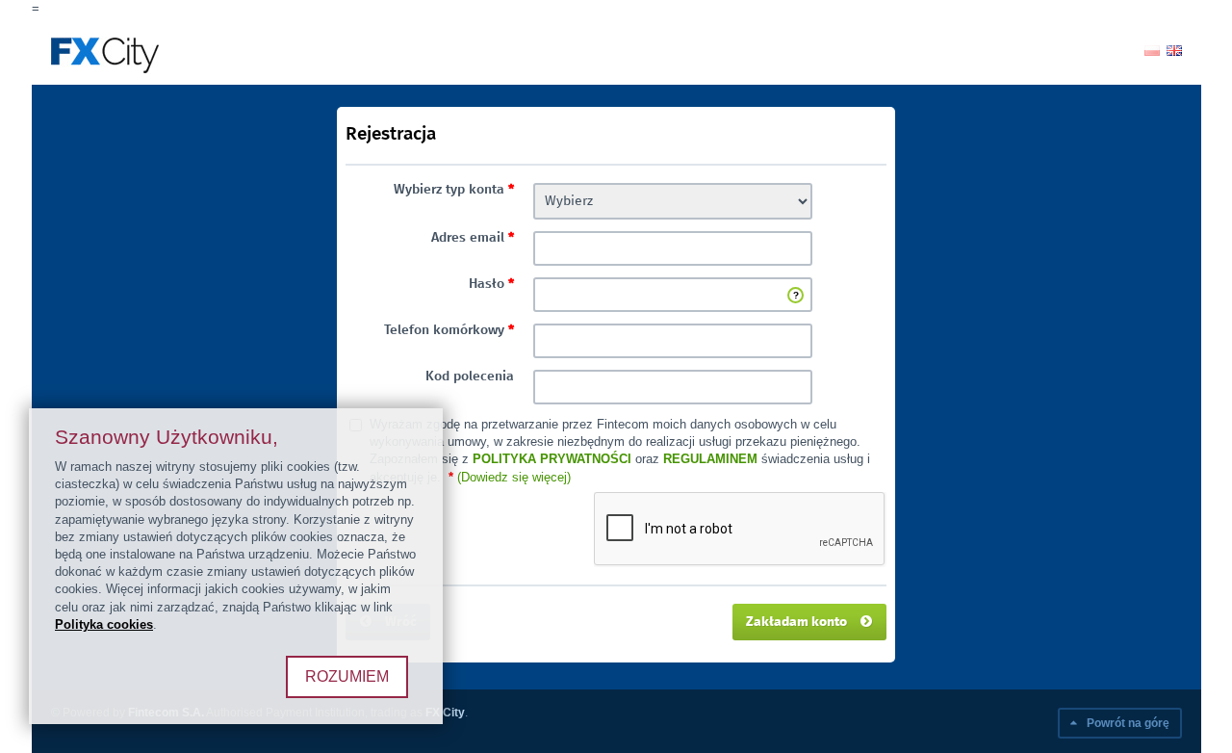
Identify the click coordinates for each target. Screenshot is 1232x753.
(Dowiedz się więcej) (514, 477)
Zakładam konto (798, 622)
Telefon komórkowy (449, 330)
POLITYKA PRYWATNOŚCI (552, 459)
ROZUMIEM (347, 676)
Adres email (472, 238)
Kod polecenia (469, 376)
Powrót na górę (1126, 723)
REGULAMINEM (710, 459)
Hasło (491, 284)
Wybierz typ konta (454, 189)
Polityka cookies (104, 624)
